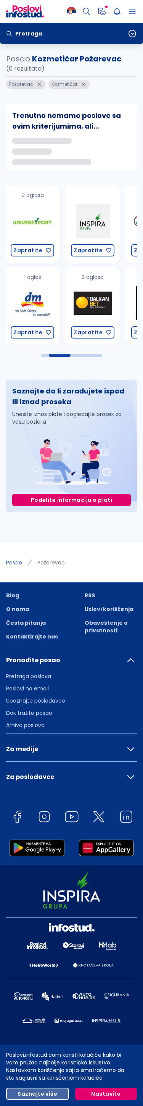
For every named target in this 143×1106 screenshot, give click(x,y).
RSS (90, 595)
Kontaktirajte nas (32, 636)
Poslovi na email (27, 688)
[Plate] (101, 11)
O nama (17, 609)
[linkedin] (126, 818)
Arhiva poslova (25, 725)
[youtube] (71, 818)
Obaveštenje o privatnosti (106, 626)
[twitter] (98, 818)
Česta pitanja (26, 623)
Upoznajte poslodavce (35, 701)
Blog (12, 595)
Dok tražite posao (29, 713)
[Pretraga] (86, 11)
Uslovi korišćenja (109, 609)
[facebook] (17, 818)
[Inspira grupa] (70, 224)
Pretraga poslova (28, 676)
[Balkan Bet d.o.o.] (70, 306)
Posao (14, 562)
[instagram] (44, 818)
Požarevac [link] (51, 562)
